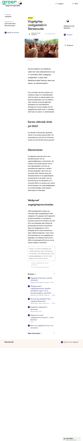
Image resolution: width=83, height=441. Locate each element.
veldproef (41, 216)
